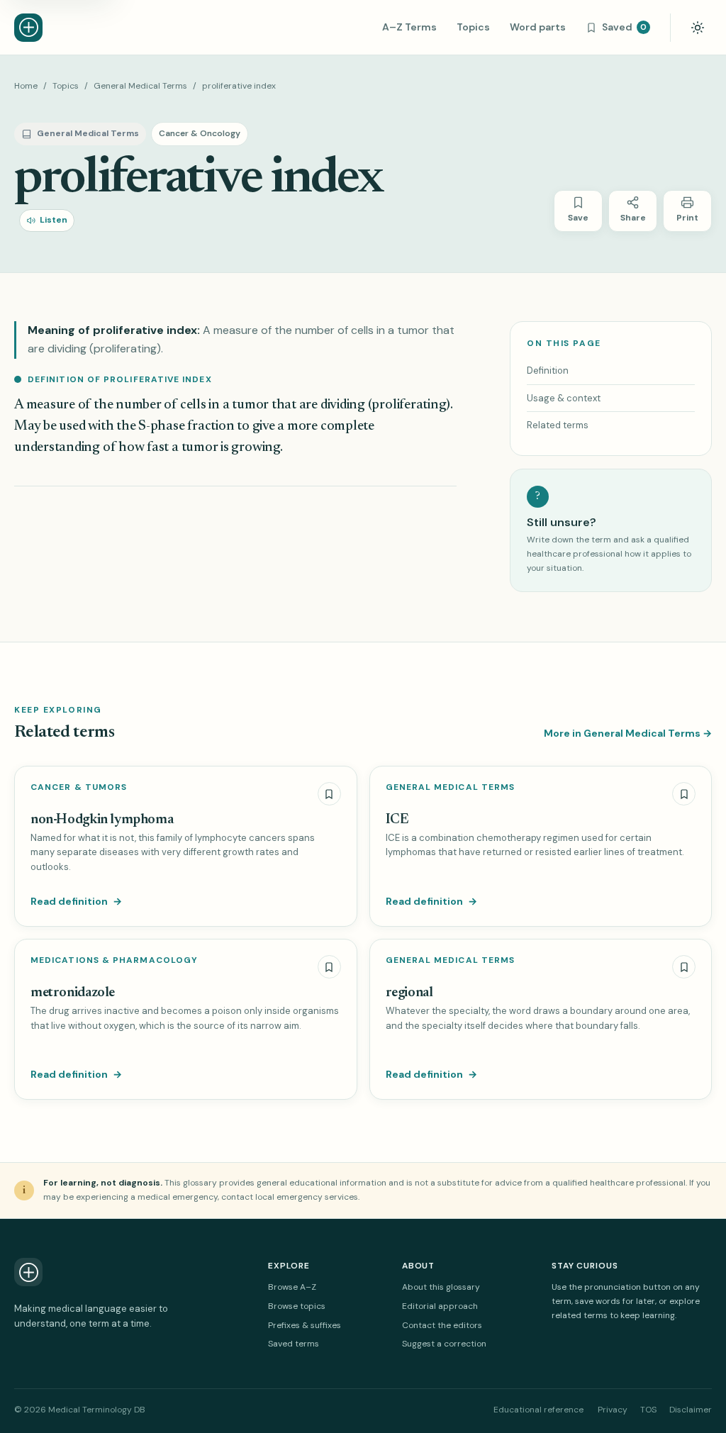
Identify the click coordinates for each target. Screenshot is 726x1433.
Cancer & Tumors (78, 787)
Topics (473, 27)
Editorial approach (440, 1306)
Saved (624, 27)
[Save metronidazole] (329, 966)
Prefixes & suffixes (304, 1325)
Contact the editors (442, 1325)
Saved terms (293, 1343)
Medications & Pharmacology (114, 960)
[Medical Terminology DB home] (28, 27)
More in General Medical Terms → (628, 733)
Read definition (76, 901)
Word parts (538, 27)
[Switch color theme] (697, 27)
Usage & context (564, 398)
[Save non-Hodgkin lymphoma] (329, 793)
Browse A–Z (292, 1287)
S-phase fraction (186, 426)
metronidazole (72, 993)
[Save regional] (684, 966)
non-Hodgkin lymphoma (101, 820)
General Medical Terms (140, 85)
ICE (397, 820)
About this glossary (441, 1287)
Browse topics (296, 1306)
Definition (548, 370)
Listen (53, 219)
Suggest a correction (444, 1343)
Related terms (557, 425)
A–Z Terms (409, 27)
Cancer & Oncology (199, 133)
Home (26, 85)
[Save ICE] (684, 793)
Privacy (612, 1409)
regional (409, 993)
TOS (648, 1409)
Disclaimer (690, 1409)
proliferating (409, 405)
